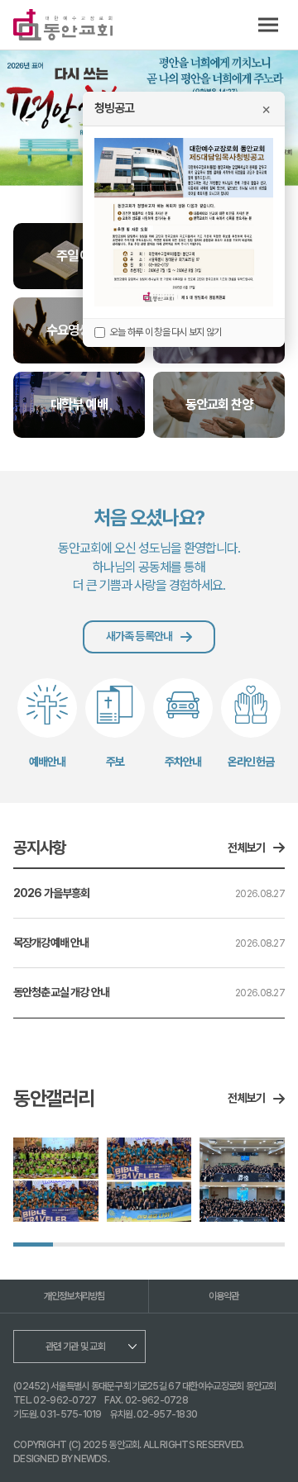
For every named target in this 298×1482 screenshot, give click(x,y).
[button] (29, 119)
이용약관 (224, 1296)
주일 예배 (79, 256)
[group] (56, 1180)
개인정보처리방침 (74, 1296)
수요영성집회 (78, 330)
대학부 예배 (78, 404)
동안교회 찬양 (218, 404)
